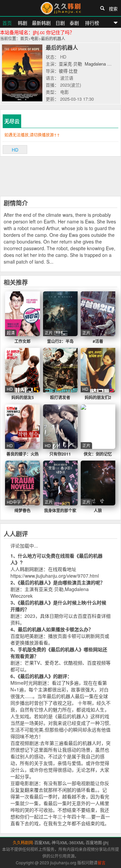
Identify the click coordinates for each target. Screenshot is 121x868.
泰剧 (74, 22)
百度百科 (87, 615)
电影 (35, 38)
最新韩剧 (41, 22)
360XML (76, 842)
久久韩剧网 (60, 8)
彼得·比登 (68, 71)
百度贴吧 (19, 636)
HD (15, 150)
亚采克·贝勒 (70, 64)
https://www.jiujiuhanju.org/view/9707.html (54, 575)
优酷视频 (73, 662)
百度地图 (94, 842)
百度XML (42, 842)
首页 (7, 22)
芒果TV (32, 662)
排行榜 (91, 22)
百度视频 (96, 662)
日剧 (60, 22)
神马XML (60, 842)
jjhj (106, 842)
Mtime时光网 (24, 682)
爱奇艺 (52, 662)
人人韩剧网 (22, 569)
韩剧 (21, 22)
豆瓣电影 (19, 783)
